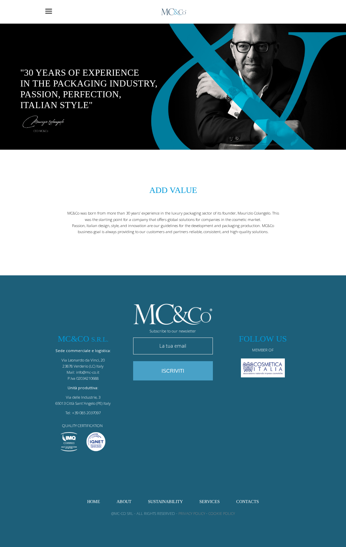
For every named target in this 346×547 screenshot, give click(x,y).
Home (93, 501)
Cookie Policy (221, 513)
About (124, 501)
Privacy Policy (191, 513)
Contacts (247, 501)
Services (209, 501)
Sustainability (165, 501)
